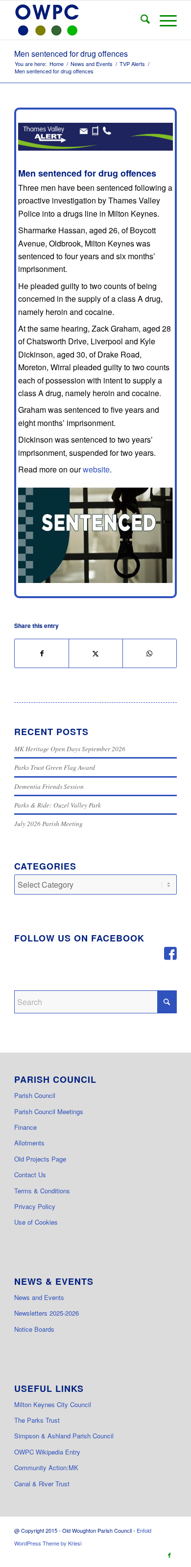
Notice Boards (34, 1329)
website (96, 469)
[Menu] (163, 20)
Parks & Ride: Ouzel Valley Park (57, 804)
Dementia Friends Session (49, 786)
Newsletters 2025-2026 (46, 1313)
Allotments (29, 1142)
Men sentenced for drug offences (71, 53)
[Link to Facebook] (169, 1554)
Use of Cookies (36, 1222)
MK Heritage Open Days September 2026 (69, 748)
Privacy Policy (34, 1206)
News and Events (39, 1297)
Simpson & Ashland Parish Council (64, 1435)
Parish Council (34, 1095)
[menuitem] (140, 20)
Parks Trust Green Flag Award (54, 767)
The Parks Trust (37, 1420)
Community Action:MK (46, 1467)
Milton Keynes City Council (52, 1404)
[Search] (140, 20)
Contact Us (30, 1174)
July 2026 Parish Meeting (48, 823)
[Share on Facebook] (42, 653)
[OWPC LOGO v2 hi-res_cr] (79, 20)
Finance (25, 1127)
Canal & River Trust (42, 1483)
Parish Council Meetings (48, 1111)
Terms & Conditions (42, 1190)
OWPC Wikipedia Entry (47, 1451)
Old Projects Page (40, 1159)
